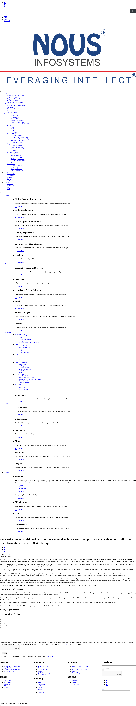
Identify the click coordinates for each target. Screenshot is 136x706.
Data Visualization (16, 135)
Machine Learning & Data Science (21, 124)
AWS (12, 129)
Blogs (9, 179)
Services (6, 94)
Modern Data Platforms (18, 140)
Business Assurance (17, 157)
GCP (12, 130)
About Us (10, 184)
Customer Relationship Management (21, 149)
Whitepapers (11, 175)
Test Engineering (16, 155)
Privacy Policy (65, 644)
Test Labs (14, 162)
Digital (9, 144)
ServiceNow (14, 167)
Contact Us (7, 21)
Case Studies (11, 174)
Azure (13, 127)
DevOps (13, 150)
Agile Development (13, 97)
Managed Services (16, 169)
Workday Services (24, 352)
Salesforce (14, 132)
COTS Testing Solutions (18, 160)
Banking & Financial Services (16, 105)
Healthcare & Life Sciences (15, 109)
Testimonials (22, 488)
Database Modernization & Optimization (23, 139)
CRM (20, 349)
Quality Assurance (16, 154)
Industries (6, 104)
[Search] (133, 11)
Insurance (10, 107)
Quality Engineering (13, 100)
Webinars (10, 180)
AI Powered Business (25, 339)
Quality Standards (24, 487)
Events (6, 17)
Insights (6, 172)
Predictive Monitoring (17, 170)
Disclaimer (75, 680)
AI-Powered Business (17, 120)
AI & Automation (12, 115)
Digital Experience (16, 145)
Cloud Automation (16, 165)
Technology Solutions (17, 159)
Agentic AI (14, 119)
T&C (73, 644)
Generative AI (15, 117)
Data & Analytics (20, 374)
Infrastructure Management (15, 102)
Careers (6, 19)
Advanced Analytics (17, 142)
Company (6, 182)
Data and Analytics (13, 134)
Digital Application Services (15, 99)
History (21, 485)
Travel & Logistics (13, 112)
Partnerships (11, 185)
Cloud (9, 125)
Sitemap (74, 682)
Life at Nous (11, 187)
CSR (8, 189)
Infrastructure (11, 164)
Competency (7, 114)
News (5, 16)
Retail (9, 110)
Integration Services (17, 147)
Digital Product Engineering (15, 95)
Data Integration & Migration (19, 137)
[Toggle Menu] (0, 91)
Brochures (10, 177)
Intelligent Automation (17, 122)
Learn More (20, 206)
